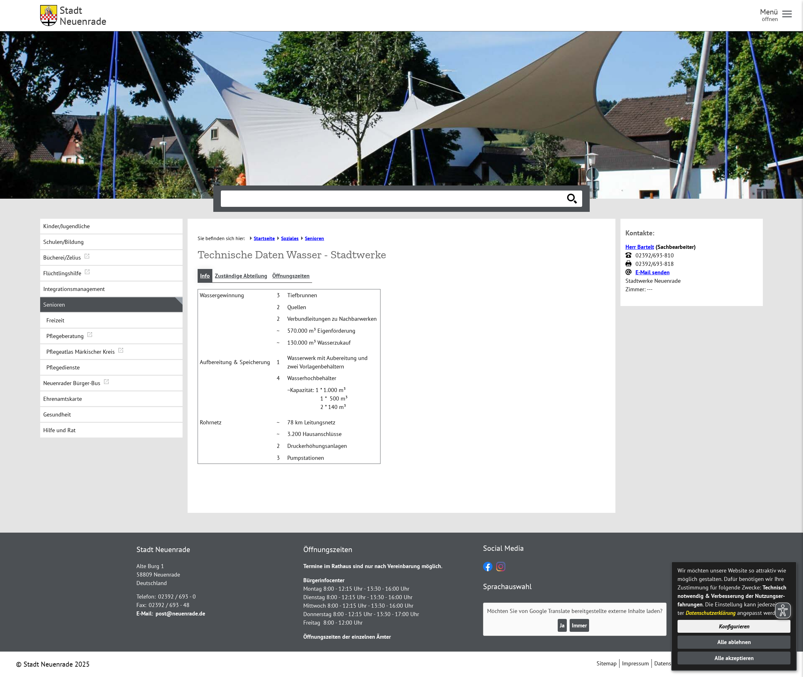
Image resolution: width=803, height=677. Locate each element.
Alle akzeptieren (734, 658)
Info (205, 275)
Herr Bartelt (639, 246)
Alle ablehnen (734, 642)
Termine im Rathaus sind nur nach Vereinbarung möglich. (372, 566)
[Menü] (789, 13)
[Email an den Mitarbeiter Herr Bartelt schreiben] (629, 272)
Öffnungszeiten (291, 275)
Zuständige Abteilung (241, 275)
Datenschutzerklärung (711, 612)
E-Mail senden (652, 272)
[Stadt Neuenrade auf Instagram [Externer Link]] (500, 569)
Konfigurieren (734, 626)
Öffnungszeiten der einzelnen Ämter (347, 636)
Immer (579, 625)
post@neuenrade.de (180, 613)
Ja (562, 625)
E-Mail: (144, 613)
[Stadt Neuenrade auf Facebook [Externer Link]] (487, 569)
